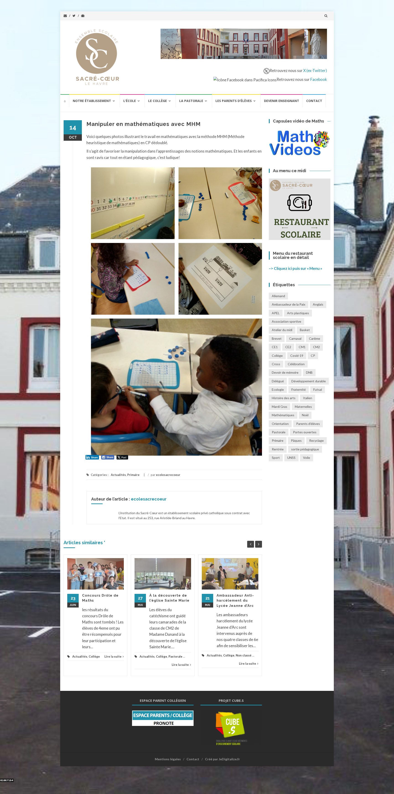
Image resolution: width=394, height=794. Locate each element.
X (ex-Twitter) (315, 70)
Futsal (317, 389)
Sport (276, 458)
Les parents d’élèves (233, 101)
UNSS (291, 458)
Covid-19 (296, 355)
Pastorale (175, 656)
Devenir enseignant (281, 101)
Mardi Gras (279, 406)
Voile (306, 458)
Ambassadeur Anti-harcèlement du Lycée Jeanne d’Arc (235, 600)
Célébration (296, 364)
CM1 (302, 347)
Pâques (296, 440)
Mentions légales (168, 759)
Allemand (278, 296)
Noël (305, 415)
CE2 (288, 347)
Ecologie (278, 389)
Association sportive (286, 321)
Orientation (280, 424)
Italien (307, 398)
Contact (314, 101)
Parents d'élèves (308, 424)
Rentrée (278, 449)
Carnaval (295, 338)
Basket (305, 330)
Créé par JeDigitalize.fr (222, 759)
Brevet (277, 338)
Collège (94, 656)
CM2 (316, 347)
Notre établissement (92, 101)
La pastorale (191, 101)
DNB (309, 372)
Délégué (278, 381)
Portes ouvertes (304, 432)
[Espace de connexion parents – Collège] (163, 717)
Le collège (157, 101)
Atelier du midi (282, 330)
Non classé (243, 655)
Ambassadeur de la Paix (288, 304)
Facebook (318, 79)
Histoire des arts (284, 398)
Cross (276, 364)
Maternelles (303, 406)
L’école (129, 101)
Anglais (318, 304)
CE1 (275, 347)
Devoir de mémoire (285, 372)
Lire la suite (113, 656)
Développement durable (308, 381)
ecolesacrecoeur (168, 475)
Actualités (118, 475)
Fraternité (298, 389)
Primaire (133, 475)
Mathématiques (283, 415)
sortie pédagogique (305, 449)
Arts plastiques (298, 313)
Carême (314, 338)
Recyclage (316, 440)
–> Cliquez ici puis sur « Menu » (295, 268)
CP (313, 355)
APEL (276, 313)
